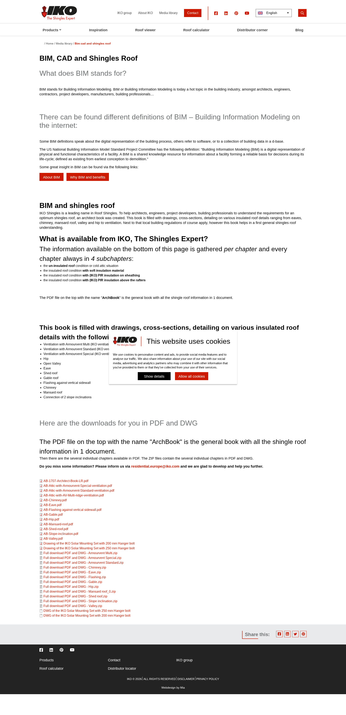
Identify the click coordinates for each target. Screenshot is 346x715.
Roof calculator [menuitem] (196, 30)
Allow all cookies (191, 376)
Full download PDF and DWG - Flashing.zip (74, 577)
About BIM (51, 177)
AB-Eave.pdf (52, 505)
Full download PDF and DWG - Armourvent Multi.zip (80, 553)
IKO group (124, 13)
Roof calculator (51, 668)
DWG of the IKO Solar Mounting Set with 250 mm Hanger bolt (86, 610)
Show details (154, 376)
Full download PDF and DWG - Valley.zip (72, 606)
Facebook (279, 634)
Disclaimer (185, 679)
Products (46, 660)
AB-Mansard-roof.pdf (58, 524)
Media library (168, 13)
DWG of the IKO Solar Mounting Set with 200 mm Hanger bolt (86, 615)
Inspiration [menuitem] (98, 30)
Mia (182, 687)
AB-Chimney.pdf (55, 500)
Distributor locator (122, 668)
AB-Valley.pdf (53, 538)
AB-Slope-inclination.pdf (60, 533)
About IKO (145, 13)
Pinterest (303, 634)
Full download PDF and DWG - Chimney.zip (74, 567)
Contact (192, 13)
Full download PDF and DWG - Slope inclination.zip (80, 601)
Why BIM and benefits (87, 177)
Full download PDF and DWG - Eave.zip (72, 572)
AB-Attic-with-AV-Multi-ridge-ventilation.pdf (73, 495)
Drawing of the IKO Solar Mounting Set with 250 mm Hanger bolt (89, 548)
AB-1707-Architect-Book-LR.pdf (65, 481)
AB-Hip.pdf (51, 519)
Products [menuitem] (50, 30)
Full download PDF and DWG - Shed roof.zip (75, 596)
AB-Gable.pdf (53, 514)
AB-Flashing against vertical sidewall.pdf (72, 509)
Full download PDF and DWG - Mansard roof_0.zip (79, 591)
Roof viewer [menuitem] (145, 30)
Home (49, 43)
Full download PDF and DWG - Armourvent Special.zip (82, 558)
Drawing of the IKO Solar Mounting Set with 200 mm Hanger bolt (89, 543)
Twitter (295, 634)
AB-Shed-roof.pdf (55, 529)
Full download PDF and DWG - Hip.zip (71, 586)
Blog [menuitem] (299, 30)
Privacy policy (207, 679)
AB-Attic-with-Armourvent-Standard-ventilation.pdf (78, 490)
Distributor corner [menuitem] (252, 30)
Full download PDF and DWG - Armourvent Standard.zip (83, 562)
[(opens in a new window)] (216, 13)
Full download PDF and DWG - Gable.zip (72, 582)
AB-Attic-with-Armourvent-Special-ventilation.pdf (77, 485)
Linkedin (287, 634)
